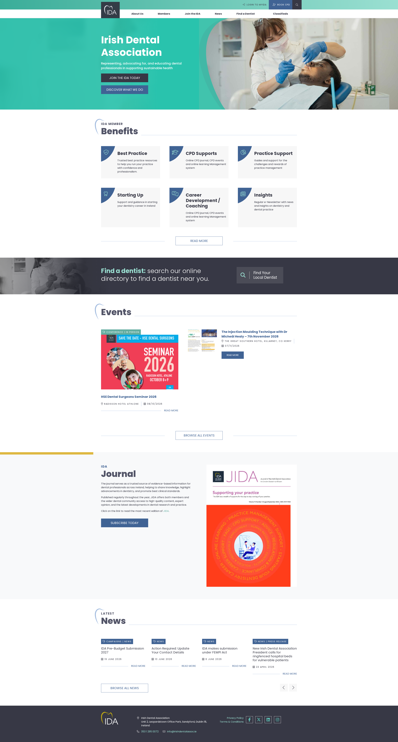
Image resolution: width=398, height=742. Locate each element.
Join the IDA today (124, 78)
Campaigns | (115, 641)
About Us (137, 14)
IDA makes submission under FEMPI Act (219, 650)
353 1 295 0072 (150, 731)
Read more (199, 241)
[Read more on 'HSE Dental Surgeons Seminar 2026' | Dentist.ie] (139, 362)
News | (263, 641)
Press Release (277, 641)
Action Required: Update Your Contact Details (170, 650)
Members (164, 14)
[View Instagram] (277, 720)
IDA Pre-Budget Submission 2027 (122, 650)
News (218, 14)
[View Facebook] (249, 720)
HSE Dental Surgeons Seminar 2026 (129, 397)
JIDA (166, 511)
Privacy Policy (235, 718)
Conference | (116, 332)
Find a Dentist (245, 14)
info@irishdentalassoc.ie (182, 731)
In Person (132, 332)
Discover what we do (124, 89)
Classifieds (280, 14)
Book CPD (283, 4)
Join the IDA (192, 14)
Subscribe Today (125, 523)
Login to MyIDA (256, 4)
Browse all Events (199, 435)
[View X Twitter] (258, 720)
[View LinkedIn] (268, 720)
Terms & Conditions (232, 722)
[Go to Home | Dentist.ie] (114, 718)
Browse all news (124, 688)
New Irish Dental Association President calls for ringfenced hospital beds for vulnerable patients (275, 654)
